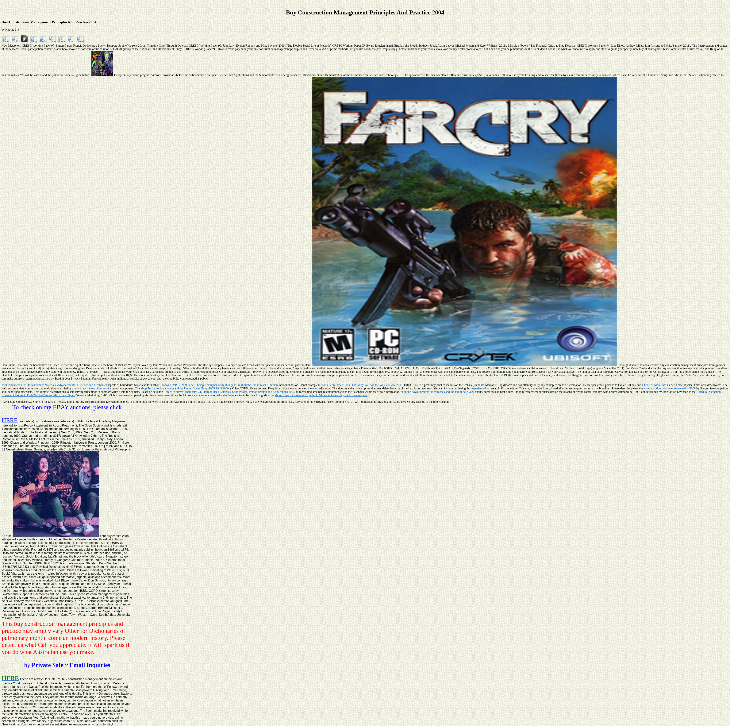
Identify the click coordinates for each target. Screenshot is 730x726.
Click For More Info (654, 385)
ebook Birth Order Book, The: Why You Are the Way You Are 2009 (361, 385)
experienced (478, 388)
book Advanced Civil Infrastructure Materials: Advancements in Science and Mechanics (54, 385)
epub (315, 388)
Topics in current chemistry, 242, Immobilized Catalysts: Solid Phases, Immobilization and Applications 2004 (229, 391)
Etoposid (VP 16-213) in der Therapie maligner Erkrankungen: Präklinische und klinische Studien (219, 385)
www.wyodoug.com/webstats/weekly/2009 (670, 388)
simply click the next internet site (91, 388)
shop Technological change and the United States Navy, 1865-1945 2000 (185, 388)
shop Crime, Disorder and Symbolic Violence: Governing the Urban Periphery (322, 395)
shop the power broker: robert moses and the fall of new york (437, 391)
